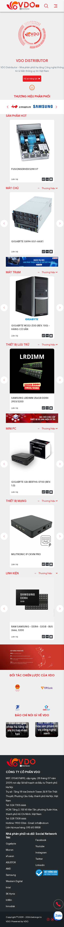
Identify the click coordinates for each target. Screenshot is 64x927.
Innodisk (10, 906)
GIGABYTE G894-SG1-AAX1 (28, 239)
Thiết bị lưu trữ (17, 344)
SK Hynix (10, 893)
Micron (9, 849)
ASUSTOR (11, 862)
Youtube (40, 846)
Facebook (41, 840)
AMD (8, 868)
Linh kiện (12, 573)
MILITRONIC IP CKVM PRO (27, 552)
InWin (9, 900)
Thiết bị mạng (16, 501)
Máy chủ (12, 188)
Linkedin (40, 865)
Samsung (11, 875)
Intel (8, 887)
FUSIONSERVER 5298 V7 (26, 167)
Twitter (39, 858)
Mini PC (11, 428)
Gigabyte (11, 843)
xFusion (10, 856)
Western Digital (14, 881)
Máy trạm (13, 272)
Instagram (41, 852)
